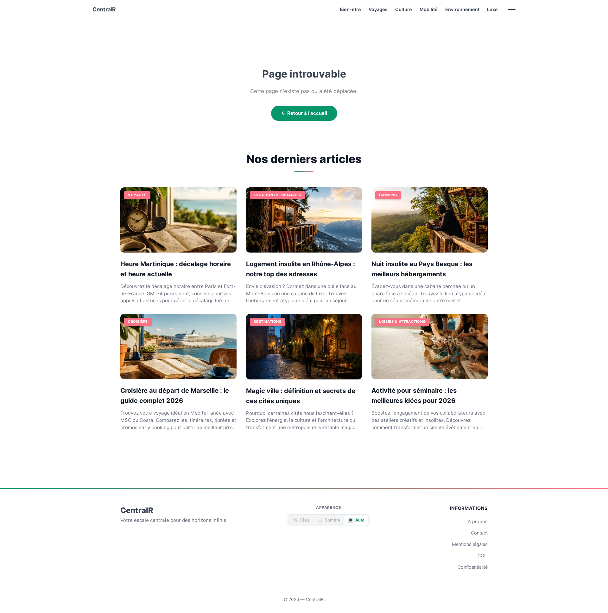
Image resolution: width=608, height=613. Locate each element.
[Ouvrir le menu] (512, 9)
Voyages (378, 9)
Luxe (492, 9)
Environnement (462, 9)
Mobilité (429, 9)
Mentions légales (470, 544)
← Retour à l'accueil (304, 113)
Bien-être (350, 9)
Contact (479, 532)
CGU (483, 555)
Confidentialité (473, 567)
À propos (478, 521)
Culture (403, 9)
